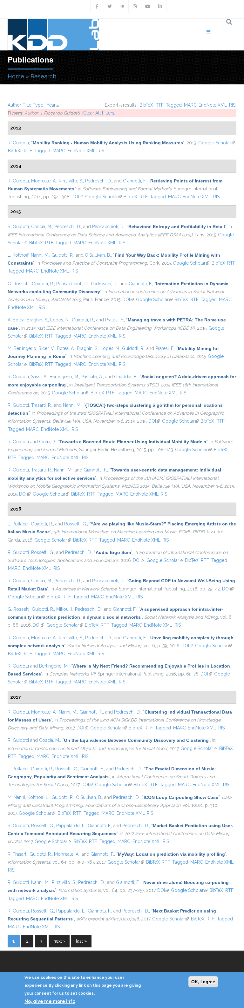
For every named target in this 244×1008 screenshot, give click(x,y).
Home (16, 76)
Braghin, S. (37, 319)
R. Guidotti (18, 142)
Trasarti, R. (41, 405)
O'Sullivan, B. (98, 255)
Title (27, 105)
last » (81, 941)
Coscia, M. (41, 226)
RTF (159, 105)
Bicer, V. (46, 348)
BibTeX (146, 105)
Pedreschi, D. (98, 180)
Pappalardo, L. (70, 825)
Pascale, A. (92, 376)
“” (107, 142)
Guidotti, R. (62, 255)
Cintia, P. (47, 441)
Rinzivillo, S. (71, 180)
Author (14, 105)
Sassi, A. (39, 376)
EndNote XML (213, 105)
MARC (190, 105)
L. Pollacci (18, 523)
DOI (77, 196)
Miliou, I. (64, 609)
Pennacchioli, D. (108, 226)
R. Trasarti (17, 854)
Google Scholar (216, 142)
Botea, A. (66, 348)
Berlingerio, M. (64, 376)
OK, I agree (203, 981)
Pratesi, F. (114, 319)
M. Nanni (16, 797)
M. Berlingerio (22, 348)
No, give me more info (49, 1001)
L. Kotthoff (18, 255)
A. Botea (16, 319)
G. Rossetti (19, 283)
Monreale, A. (44, 180)
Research (43, 76)
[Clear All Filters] (98, 112)
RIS (232, 105)
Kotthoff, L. (38, 797)
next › (59, 941)
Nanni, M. (40, 255)
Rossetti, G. (75, 523)
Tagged (174, 105)
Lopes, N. (60, 319)
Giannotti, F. (134, 180)
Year (51, 105)
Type (38, 105)
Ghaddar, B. (126, 376)
